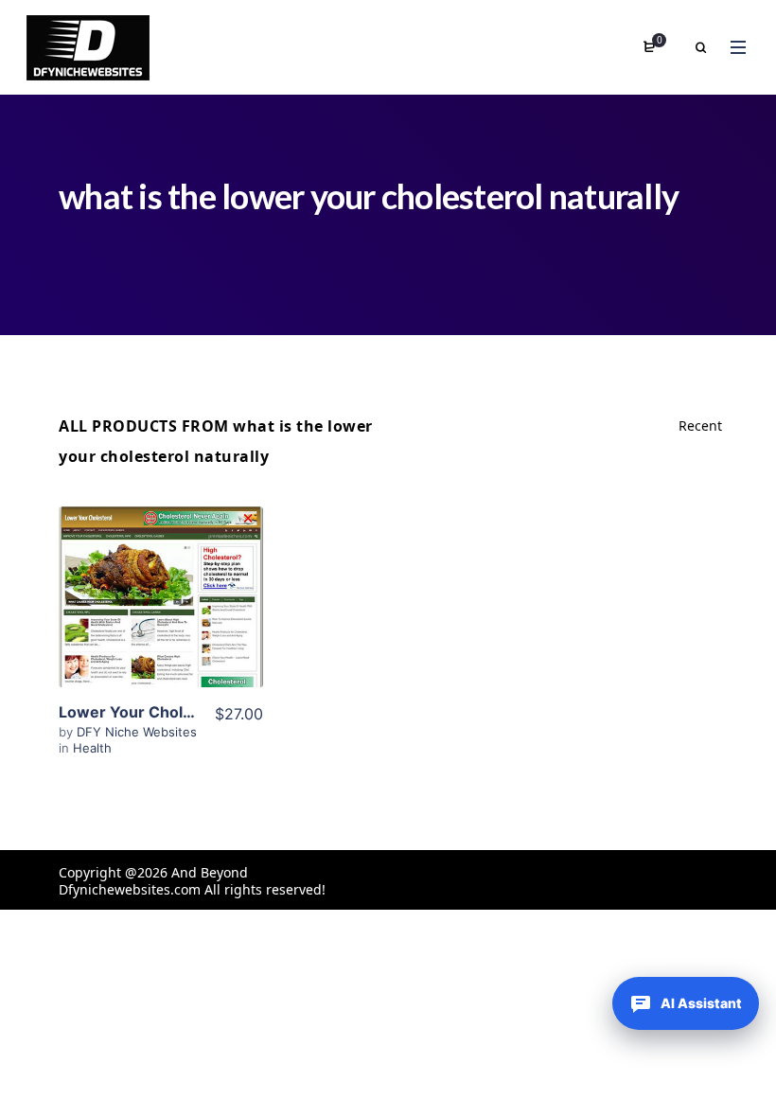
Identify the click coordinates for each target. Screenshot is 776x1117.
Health (92, 747)
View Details (160, 575)
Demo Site (161, 632)
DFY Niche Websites (137, 731)
